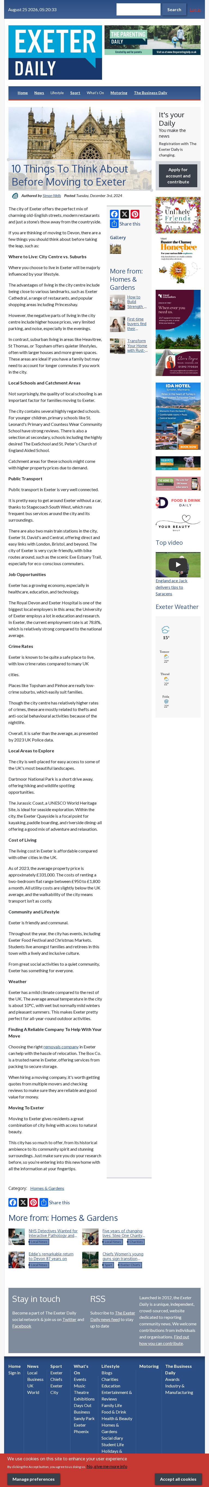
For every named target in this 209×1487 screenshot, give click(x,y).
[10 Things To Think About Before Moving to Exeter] (115, 248)
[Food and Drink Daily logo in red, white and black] (178, 502)
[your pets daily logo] (178, 463)
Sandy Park (84, 1418)
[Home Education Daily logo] (178, 484)
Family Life (112, 1405)
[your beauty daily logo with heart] (178, 524)
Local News (39, 1241)
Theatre (81, 1392)
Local (32, 1372)
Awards (172, 1379)
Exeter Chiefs (130, 1265)
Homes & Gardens (47, 1188)
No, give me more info (107, 1466)
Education (111, 1385)
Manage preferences (34, 1479)
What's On (95, 93)
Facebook (21, 1325)
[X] (124, 214)
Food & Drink (114, 1411)
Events (80, 1379)
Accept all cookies (178, 1479)
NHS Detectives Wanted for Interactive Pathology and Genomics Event (53, 1236)
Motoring (118, 93)
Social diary (112, 1437)
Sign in (14, 1372)
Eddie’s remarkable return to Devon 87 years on (51, 1256)
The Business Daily (150, 93)
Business (35, 1379)
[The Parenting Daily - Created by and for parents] (152, 40)
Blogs (107, 1372)
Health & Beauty (117, 1418)
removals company (61, 1046)
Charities (136, 1241)
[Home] (56, 52)
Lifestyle (57, 93)
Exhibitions (84, 1398)
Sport (75, 93)
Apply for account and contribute (178, 175)
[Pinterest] (135, 214)
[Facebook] (114, 214)
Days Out (82, 1405)
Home (23, 93)
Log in (195, 9)
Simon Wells (52, 195)
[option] (152, 40)
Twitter (69, 1319)
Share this (129, 224)
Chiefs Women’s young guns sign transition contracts (123, 1259)
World (33, 1392)
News (39, 93)
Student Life (113, 1444)
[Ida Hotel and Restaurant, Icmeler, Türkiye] (178, 416)
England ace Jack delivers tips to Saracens (172, 587)
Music (79, 1385)
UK (30, 1385)
